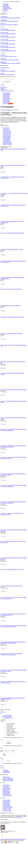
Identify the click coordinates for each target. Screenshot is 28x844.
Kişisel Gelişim (6, 803)
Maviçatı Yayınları (7, 792)
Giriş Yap (2, 87)
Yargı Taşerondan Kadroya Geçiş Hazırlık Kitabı (11, 305)
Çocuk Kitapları (6, 802)
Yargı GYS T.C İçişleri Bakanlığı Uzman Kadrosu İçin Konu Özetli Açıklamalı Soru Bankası (13, 446)
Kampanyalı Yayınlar (7, 8)
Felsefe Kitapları (6, 801)
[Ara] (13, 79)
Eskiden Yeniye (6, 127)
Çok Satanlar (5, 5)
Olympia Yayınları (7, 794)
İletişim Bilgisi (6, 771)
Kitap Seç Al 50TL (7, 808)
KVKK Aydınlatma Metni (6, 839)
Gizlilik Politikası (21, 839)
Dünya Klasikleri (6, 804)
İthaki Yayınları (6, 789)
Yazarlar (5, 10)
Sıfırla (2, 765)
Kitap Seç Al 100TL (7, 810)
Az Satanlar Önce (6, 140)
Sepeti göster (3, 90)
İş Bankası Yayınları (7, 788)
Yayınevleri (5, 9)
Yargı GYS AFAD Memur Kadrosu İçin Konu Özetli (11, 585)
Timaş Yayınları (6, 793)
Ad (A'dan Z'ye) (6, 128)
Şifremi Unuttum (6, 772)
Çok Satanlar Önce (7, 141)
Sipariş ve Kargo (6, 776)
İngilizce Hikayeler (7, 806)
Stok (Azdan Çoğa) (7, 133)
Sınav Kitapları (9, 110)
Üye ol (5, 87)
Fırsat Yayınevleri (6, 7)
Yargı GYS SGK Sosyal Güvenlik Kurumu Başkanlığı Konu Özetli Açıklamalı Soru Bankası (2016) (13, 642)
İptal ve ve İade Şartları (8, 779)
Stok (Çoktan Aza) (7, 134)
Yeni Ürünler (5, 3)
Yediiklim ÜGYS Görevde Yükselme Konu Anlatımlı (12, 333)
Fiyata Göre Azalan (7, 132)
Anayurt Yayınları (6, 786)
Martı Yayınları (6, 790)
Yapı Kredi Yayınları (7, 795)
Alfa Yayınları (6, 785)
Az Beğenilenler (6, 138)
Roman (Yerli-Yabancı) (8, 807)
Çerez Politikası (15, 839)
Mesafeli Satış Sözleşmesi (8, 780)
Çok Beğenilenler (6, 139)
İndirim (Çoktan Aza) (7, 144)
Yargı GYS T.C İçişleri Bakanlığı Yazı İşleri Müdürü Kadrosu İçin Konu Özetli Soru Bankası (13, 502)
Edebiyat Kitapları (7, 800)
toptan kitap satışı (19, 816)
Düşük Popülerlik (6, 136)
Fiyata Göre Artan (7, 131)
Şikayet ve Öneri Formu (8, 778)
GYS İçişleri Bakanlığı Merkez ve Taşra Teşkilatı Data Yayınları (14, 389)
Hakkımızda (5, 770)
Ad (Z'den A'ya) (6, 130)
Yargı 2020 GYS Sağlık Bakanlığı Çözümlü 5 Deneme (12, 249)
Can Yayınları (6, 787)
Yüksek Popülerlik (7, 137)
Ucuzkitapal (3, 110)
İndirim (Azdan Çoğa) (7, 143)
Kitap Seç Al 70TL (7, 809)
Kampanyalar (6, 6)
